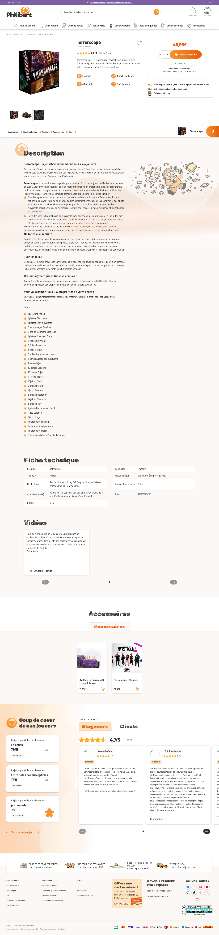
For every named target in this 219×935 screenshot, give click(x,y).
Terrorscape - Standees (126, 680)
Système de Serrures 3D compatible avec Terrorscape (92, 682)
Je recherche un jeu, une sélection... (79, 12)
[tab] (109, 627)
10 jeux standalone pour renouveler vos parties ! (111, 2)
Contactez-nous (13, 2)
